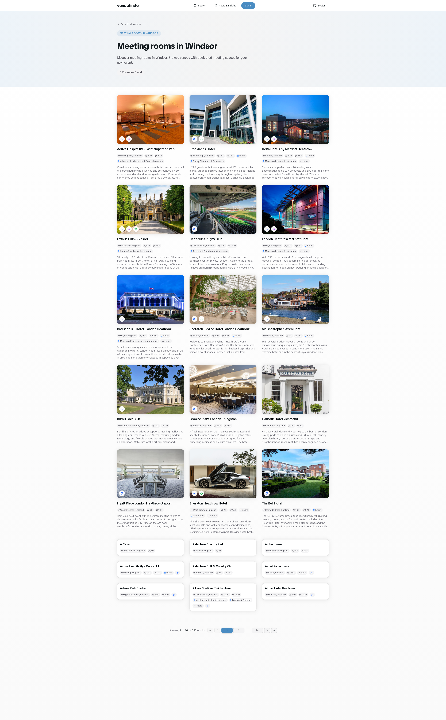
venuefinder (128, 5)
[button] (150, 119)
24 (257, 630)
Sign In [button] (248, 5)
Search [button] (202, 5)
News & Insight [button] (227, 5)
